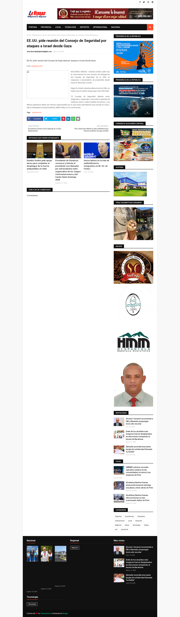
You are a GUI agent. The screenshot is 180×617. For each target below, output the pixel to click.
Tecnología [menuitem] (70, 27)
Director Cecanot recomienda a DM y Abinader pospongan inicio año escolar (139, 421)
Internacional (36, 35)
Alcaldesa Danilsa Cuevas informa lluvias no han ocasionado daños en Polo (137, 497)
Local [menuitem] (58, 27)
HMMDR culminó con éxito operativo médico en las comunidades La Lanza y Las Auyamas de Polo (138, 471)
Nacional (138, 521)
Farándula (141, 516)
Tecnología (136, 525)
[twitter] (143, 2)
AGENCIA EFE (37, 66)
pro (116, 529)
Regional (118, 525)
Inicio (29, 35)
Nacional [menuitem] (115, 27)
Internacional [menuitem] (100, 27)
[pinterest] (152, 2)
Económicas (129, 516)
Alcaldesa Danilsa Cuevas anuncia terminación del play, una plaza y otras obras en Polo (139, 485)
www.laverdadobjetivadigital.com (39, 51)
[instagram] (148, 2)
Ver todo (62, 541)
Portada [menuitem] (33, 27)
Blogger (65, 613)
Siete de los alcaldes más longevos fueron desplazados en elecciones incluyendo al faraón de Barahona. (139, 435)
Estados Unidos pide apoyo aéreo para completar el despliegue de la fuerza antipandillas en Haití (39, 164)
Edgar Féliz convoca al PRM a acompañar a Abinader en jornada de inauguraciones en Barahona (62, 573)
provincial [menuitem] (46, 27)
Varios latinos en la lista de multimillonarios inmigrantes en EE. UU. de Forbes (96, 164)
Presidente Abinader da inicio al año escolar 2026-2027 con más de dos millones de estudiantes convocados (32, 576)
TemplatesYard (45, 613)
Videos (146, 525)
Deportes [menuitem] (84, 27)
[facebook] (140, 2)
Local (130, 521)
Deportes (118, 516)
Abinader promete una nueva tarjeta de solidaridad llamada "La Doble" (139, 449)
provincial (124, 529)
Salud (127, 525)
